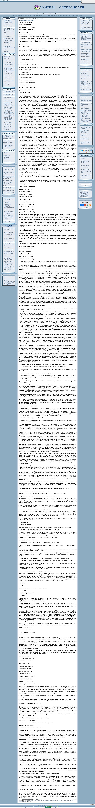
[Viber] (88, 150)
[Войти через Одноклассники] (90, 205)
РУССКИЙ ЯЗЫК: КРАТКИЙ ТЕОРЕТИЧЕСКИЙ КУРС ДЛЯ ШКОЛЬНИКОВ (8, 136)
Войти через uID (85, 202)
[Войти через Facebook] (83, 205)
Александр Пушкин (30, 800)
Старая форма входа (85, 207)
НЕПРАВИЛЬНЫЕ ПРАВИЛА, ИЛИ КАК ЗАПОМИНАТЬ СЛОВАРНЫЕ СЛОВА (8, 146)
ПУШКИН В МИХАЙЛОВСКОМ (9, 281)
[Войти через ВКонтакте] (81, 205)
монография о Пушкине (22, 801)
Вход (57, 13)
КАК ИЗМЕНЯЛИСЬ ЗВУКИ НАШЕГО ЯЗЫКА (7, 183)
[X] (86, 150)
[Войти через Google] (87, 205)
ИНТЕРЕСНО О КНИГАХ (85, 165)
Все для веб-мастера (84, 192)
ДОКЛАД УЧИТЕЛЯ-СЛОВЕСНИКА (63, 15)
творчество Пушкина (37, 800)
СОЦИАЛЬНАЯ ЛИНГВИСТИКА (8, 188)
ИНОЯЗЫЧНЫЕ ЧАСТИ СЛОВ (8, 144)
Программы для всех (84, 193)
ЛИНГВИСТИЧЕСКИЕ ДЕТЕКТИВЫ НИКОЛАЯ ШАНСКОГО (9, 177)
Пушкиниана (70, 800)
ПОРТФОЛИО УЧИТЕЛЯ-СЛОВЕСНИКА (22, 15)
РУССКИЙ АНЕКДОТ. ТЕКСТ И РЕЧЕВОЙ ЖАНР (84, 167)
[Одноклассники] (83, 150)
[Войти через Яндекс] (85, 205)
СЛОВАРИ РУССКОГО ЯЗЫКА (8, 169)
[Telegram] (85, 150)
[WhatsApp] (89, 150)
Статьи (23, 18)
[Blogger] (86, 152)
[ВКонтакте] (82, 150)
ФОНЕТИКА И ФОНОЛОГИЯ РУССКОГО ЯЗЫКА (8, 180)
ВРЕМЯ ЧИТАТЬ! (37, 15)
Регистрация (52, 13)
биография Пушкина (44, 800)
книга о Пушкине (59, 800)
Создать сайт (82, 191)
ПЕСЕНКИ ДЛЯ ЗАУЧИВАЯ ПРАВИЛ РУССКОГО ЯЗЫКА (8, 142)
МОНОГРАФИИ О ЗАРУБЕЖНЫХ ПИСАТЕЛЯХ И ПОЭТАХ (86, 28)
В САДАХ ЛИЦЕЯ (6, 278)
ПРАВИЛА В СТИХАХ (6, 140)
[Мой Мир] (91, 150)
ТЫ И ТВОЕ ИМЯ (6, 178)
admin (37, 799)
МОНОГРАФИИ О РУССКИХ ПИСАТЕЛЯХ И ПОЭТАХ (85, 25)
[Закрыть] (81, 3)
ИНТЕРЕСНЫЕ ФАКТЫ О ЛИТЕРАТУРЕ (84, 162)
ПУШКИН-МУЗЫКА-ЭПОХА (8, 282)
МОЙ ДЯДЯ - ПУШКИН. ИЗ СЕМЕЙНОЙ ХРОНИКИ (8, 284)
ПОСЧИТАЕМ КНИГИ (84, 175)
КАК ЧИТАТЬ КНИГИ (47, 15)
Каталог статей (45, 13)
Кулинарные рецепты (84, 196)
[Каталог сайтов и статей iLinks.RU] (53, 807)
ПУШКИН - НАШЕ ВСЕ (28, 18)
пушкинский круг (65, 800)
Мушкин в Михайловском (52, 800)
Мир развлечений (83, 194)
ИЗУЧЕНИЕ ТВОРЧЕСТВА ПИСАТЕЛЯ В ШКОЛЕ (84, 23)
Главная (40, 13)
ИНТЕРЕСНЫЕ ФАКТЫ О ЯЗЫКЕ (8, 192)
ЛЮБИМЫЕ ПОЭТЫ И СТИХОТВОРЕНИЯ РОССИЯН (85, 177)
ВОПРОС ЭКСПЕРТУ (78, 15)
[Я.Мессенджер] (81, 150)
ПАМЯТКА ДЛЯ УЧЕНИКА (7, 138)
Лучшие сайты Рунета (84, 195)
